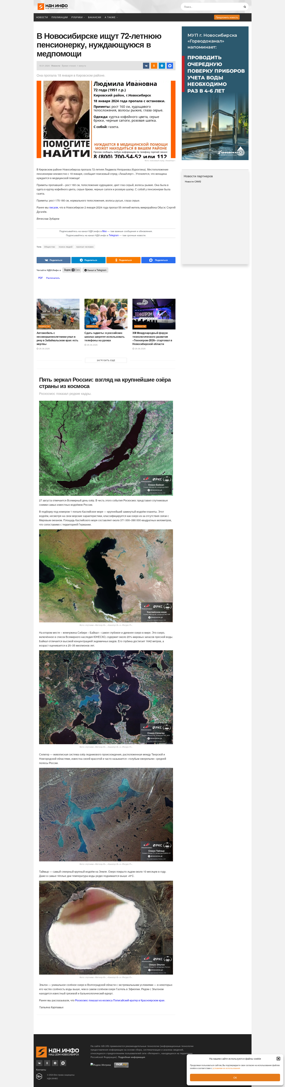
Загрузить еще (106, 360)
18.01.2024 (44, 65)
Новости (42, 17)
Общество (49, 246)
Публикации (59, 17)
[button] (278, 1058)
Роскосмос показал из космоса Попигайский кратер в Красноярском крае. (120, 1000)
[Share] (54, 260)
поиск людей (66, 246)
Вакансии (94, 17)
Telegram (114, 235)
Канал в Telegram (96, 270)
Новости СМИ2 (193, 181)
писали (53, 207)
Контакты (41, 1069)
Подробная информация (131, 1057)
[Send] (158, 260)
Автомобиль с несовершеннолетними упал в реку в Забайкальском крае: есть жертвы (57, 338)
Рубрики (77, 17)
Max (104, 231)
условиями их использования (226, 1068)
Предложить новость (227, 17)
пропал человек (85, 246)
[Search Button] (245, 6)
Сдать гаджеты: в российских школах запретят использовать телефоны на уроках (104, 336)
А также (110, 17)
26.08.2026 (44, 348)
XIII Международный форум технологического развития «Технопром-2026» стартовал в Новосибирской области (152, 338)
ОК (235, 1077)
